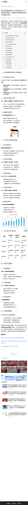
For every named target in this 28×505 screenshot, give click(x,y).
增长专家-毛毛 (4, 18)
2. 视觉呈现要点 (8, 63)
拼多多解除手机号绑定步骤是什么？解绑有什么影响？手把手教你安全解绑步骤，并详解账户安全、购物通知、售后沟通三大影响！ (17, 399)
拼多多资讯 (18, 18)
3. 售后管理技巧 (8, 65)
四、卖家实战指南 (8, 59)
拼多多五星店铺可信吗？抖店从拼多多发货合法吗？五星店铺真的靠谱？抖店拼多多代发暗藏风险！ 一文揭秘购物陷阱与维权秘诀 (17, 392)
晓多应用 (19, 503)
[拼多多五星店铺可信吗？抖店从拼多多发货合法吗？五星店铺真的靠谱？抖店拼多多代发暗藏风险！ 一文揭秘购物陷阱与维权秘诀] (5, 393)
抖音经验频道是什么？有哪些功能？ (9, 346)
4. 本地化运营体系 (9, 52)
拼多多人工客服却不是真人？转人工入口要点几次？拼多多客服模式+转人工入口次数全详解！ (17, 406)
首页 (2, 6)
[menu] (25, 1)
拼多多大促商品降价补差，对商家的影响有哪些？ (13, 337)
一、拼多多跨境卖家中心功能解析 (11, 35)
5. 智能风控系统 (8, 54)
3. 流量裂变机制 (8, 50)
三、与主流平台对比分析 (9, 56)
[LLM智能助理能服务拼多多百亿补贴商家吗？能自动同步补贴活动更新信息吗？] (5, 414)
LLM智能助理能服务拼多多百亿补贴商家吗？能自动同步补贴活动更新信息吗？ (17, 413)
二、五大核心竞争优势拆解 (9, 44)
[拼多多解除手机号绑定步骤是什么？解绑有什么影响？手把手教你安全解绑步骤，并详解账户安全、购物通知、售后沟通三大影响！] (5, 400)
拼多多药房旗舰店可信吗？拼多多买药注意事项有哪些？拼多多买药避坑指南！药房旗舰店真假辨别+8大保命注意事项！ (17, 385)
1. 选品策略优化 (8, 61)
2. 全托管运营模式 (9, 48)
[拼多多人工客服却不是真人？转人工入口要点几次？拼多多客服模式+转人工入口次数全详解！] (5, 407)
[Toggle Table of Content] (25, 33)
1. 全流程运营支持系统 (9, 37)
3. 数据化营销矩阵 (9, 42)
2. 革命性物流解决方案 (9, 39)
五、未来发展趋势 (8, 67)
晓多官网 (14, 503)
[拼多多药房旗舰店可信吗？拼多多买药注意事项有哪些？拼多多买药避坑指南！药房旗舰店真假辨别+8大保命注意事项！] (5, 386)
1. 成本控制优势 (8, 46)
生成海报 (5, 358)
